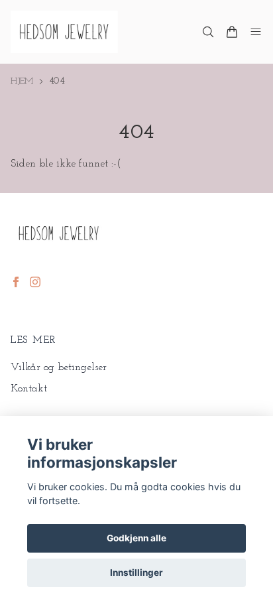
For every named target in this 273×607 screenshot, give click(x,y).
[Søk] (208, 31)
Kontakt (29, 388)
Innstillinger (136, 572)
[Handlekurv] (232, 31)
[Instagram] (35, 282)
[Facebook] (16, 282)
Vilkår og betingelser (59, 367)
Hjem (22, 81)
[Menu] (256, 31)
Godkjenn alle (136, 538)
